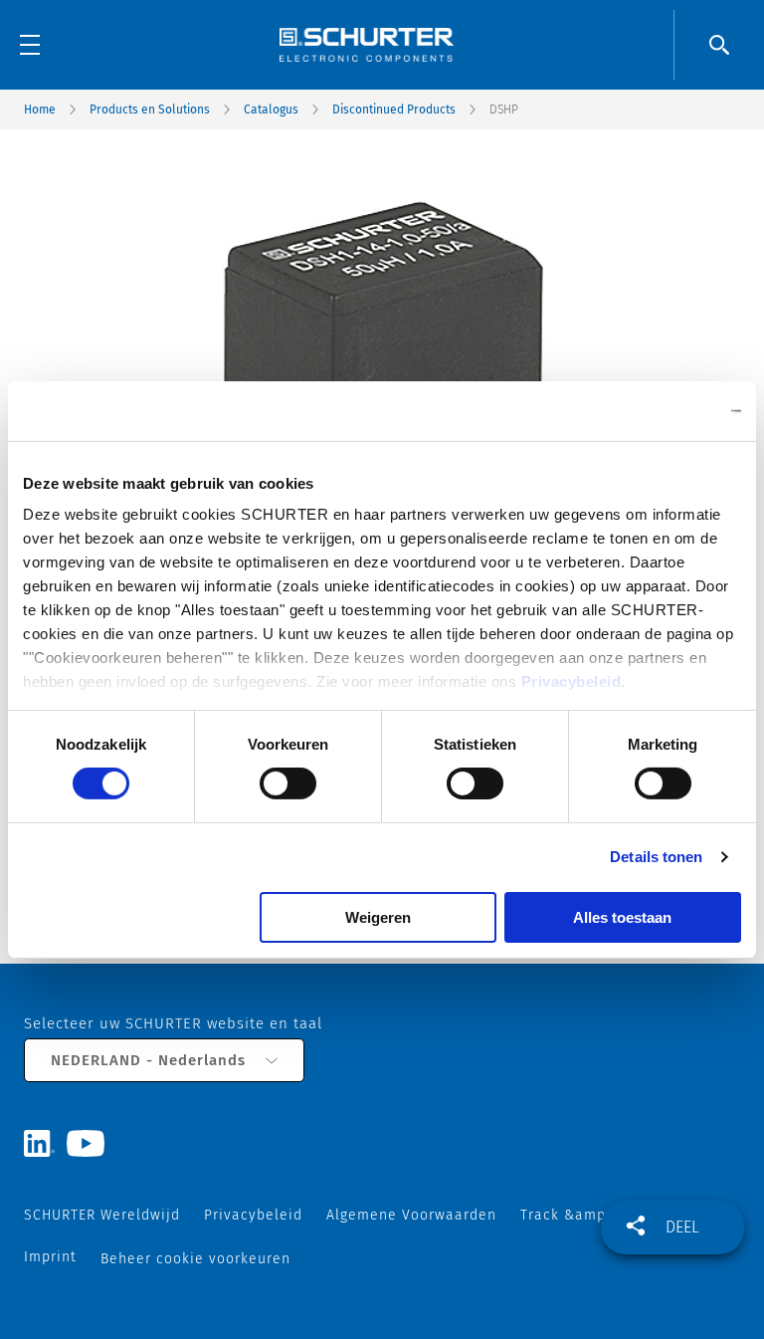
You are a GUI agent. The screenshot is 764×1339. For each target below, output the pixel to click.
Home (40, 109)
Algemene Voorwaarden (411, 1215)
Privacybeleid (571, 681)
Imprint (50, 1256)
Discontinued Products (394, 109)
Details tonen (656, 856)
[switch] (288, 783)
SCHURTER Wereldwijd (102, 1215)
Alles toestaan (622, 917)
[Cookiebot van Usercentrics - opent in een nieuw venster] (654, 410)
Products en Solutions (150, 109)
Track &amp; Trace (587, 1215)
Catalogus (271, 109)
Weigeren (378, 917)
